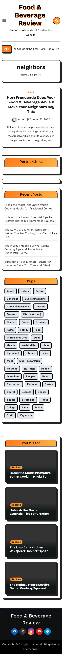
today (38, 407)
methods (12, 368)
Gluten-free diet (17, 337)
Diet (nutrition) (32, 314)
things (11, 407)
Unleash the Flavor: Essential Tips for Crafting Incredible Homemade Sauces (29, 515)
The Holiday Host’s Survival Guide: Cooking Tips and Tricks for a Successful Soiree (26, 249)
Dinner (11, 322)
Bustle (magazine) (35, 298)
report (46, 376)
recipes (31, 376)
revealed (32, 384)
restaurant (14, 384)
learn (45, 353)
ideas (46, 345)
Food (31, 92)
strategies (28, 399)
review (49, 384)
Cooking (40, 306)
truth (10, 415)
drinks (25, 322)
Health (11, 345)
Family (24, 329)
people (45, 368)
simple (11, 399)
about (10, 291)
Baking (25, 291)
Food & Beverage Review (30, 15)
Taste (44, 399)
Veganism (26, 415)
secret (11, 392)
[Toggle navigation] (4, 21)
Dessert (12, 314)
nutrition (29, 368)
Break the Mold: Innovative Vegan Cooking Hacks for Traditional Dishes (30, 476)
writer (21, 119)
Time (25, 407)
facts (10, 329)
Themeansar (31, 649)
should (42, 392)
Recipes (16, 467)
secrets (26, 392)
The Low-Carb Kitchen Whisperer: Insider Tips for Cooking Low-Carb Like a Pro (31, 233)
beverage (12, 298)
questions (13, 376)
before (40, 291)
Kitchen (30, 353)
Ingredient (13, 353)
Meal (10, 360)
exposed (41, 322)
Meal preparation (29, 360)
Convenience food (18, 306)
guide (36, 337)
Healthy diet (28, 345)
